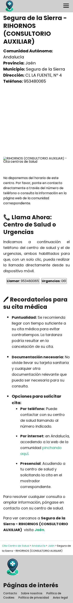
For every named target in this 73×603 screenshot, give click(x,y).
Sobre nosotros (31, 593)
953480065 (23, 281)
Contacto (10, 593)
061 (54, 281)
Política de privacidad (33, 598)
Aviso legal (60, 598)
